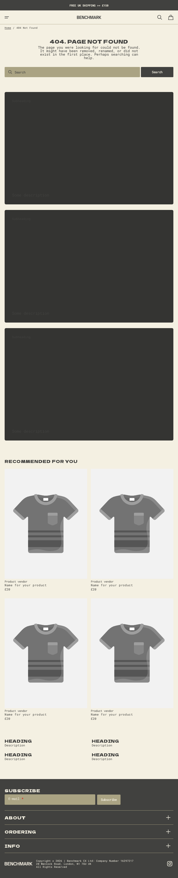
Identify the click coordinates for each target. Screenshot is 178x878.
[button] (7, 17)
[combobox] (72, 72)
